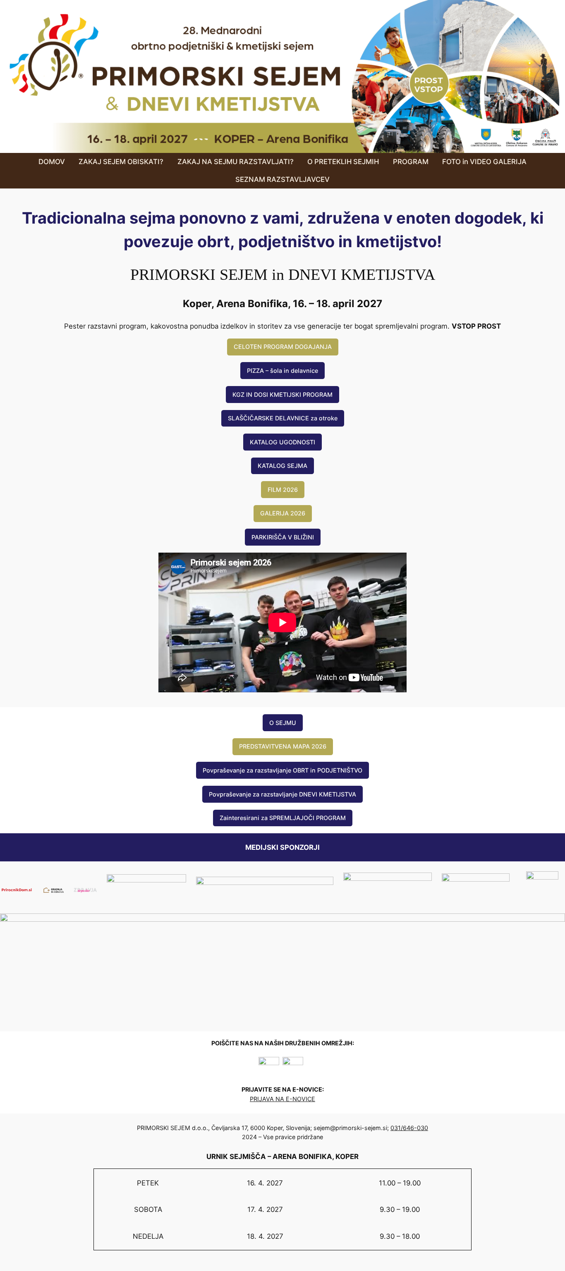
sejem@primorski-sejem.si (350, 1127)
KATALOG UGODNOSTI (282, 442)
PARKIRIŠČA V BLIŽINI (282, 537)
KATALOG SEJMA (282, 465)
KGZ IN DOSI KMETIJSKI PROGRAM (282, 394)
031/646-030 (409, 1127)
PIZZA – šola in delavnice (282, 370)
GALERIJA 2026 (282, 513)
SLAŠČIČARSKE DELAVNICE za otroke (283, 418)
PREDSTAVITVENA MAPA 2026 (282, 746)
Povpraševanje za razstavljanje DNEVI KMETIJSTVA (282, 794)
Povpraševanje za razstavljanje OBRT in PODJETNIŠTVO (282, 770)
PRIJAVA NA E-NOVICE (282, 1098)
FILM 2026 (283, 489)
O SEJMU (282, 722)
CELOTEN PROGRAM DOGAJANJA (283, 346)
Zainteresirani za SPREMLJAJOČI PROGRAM (283, 817)
